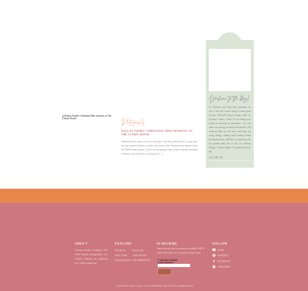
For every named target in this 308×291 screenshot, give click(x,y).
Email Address (166, 262)
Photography (133, 122)
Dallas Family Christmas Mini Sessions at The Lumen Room (157, 132)
